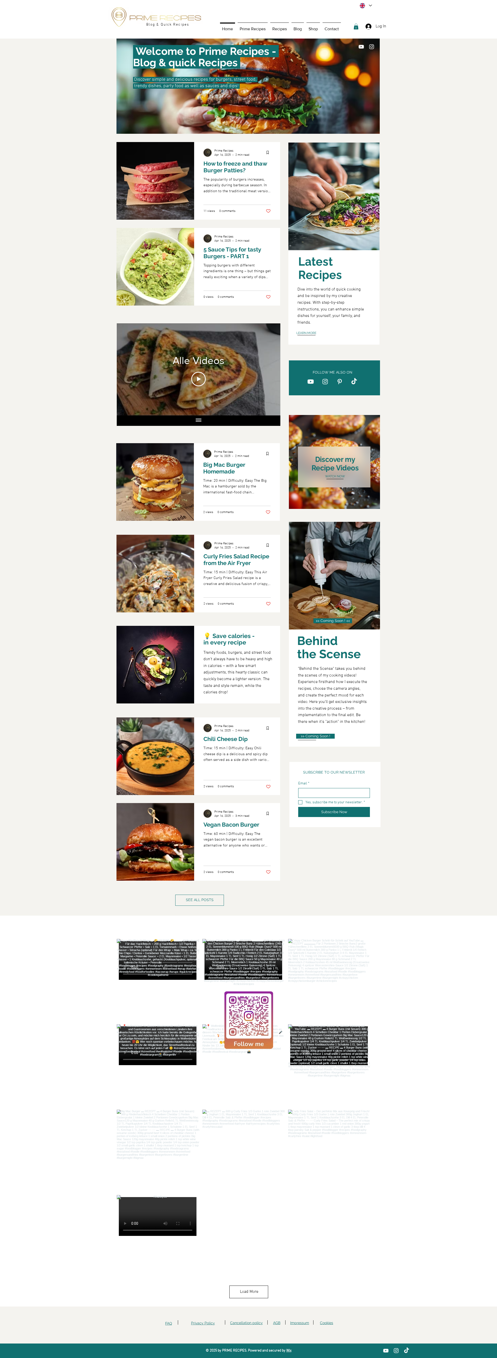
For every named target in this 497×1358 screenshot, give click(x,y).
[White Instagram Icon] (325, 381)
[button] (279, 27)
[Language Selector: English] (365, 5)
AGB (276, 1323)
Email (303, 783)
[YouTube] (361, 46)
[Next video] (270, 369)
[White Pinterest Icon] (339, 381)
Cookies (326, 1323)
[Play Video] (198, 379)
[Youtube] (310, 381)
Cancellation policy (246, 1323)
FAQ (168, 1323)
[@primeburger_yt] (249, 927)
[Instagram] (371, 46)
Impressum (299, 1323)
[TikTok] (354, 381)
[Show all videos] (198, 420)
